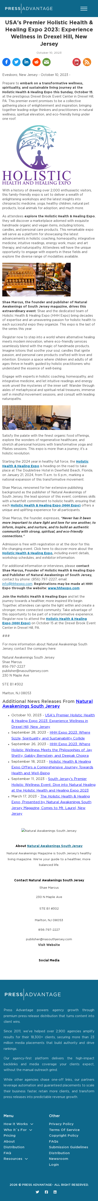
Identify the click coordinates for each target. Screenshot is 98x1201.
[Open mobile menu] (83, 8)
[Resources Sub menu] (26, 1159)
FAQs (53, 1141)
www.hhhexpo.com (64, 588)
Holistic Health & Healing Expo (27, 553)
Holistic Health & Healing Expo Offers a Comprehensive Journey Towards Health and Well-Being (52, 767)
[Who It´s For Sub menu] (30, 1130)
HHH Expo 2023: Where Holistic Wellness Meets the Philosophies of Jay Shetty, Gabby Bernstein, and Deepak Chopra (51, 750)
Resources (13, 1158)
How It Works (16, 1124)
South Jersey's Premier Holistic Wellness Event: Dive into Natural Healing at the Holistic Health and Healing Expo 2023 (53, 784)
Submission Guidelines (68, 1147)
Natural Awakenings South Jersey (55, 846)
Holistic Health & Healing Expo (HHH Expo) (46, 505)
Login (54, 1164)
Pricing (9, 1135)
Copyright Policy (63, 1135)
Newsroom (58, 1158)
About (9, 1141)
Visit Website (49, 945)
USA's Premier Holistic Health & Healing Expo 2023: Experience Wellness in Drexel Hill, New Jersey (53, 721)
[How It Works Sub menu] (32, 1124)
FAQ (7, 1153)
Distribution (14, 1147)
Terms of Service (64, 1129)
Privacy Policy (61, 1124)
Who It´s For (15, 1129)
